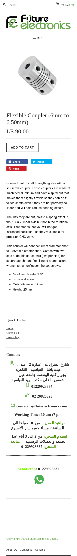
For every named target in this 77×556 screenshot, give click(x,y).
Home (9, 328)
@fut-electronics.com (41, 406)
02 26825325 (42, 396)
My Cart (67, 4)
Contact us (12, 332)
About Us (11, 549)
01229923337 (41, 386)
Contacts (40, 549)
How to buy (12, 337)
